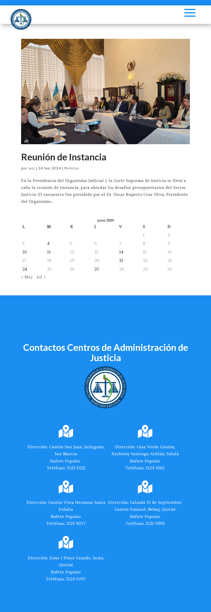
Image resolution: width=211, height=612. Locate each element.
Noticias (71, 168)
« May (27, 276)
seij (31, 168)
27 (96, 269)
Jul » (41, 276)
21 (121, 260)
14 (121, 251)
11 (49, 251)
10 (24, 251)
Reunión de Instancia (64, 156)
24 (24, 269)
